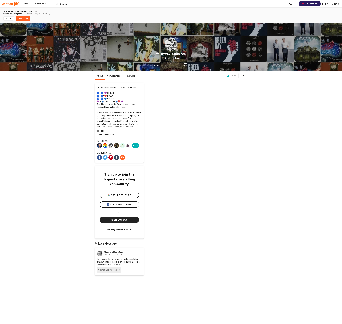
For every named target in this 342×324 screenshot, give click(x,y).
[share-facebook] (99, 157)
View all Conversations (109, 269)
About (100, 75)
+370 (135, 145)
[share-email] (122, 157)
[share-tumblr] (116, 157)
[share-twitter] (105, 157)
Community (41, 3)
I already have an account (119, 229)
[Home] (10, 3)
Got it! (9, 18)
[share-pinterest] (110, 157)
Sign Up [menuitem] (335, 3)
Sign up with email (119, 219)
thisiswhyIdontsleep (113, 252)
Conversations (114, 75)
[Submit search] (57, 4)
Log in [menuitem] (325, 3)
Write (292, 4)
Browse (25, 3)
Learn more (23, 18)
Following (130, 75)
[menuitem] (232, 75)
